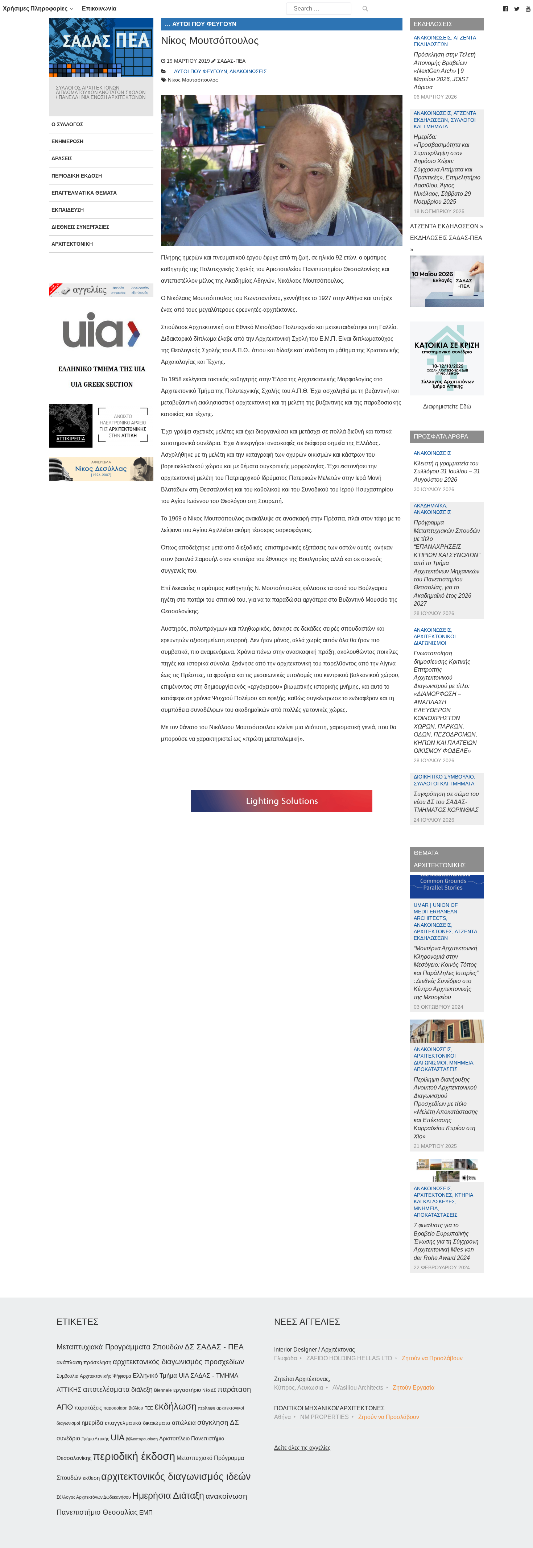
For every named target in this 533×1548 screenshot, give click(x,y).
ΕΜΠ (146, 1512)
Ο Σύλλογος (67, 124)
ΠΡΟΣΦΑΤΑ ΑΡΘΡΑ (441, 436)
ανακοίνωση (226, 1496)
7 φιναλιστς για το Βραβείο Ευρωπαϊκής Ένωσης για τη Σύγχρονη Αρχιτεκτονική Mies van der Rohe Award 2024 (446, 1241)
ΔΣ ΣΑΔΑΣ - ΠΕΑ (214, 1346)
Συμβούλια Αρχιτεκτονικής (84, 1376)
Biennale (163, 1390)
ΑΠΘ (65, 1407)
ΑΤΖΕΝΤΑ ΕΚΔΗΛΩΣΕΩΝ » (446, 226)
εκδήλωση (175, 1406)
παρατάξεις (88, 1407)
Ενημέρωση (67, 141)
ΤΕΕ (149, 1408)
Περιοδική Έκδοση (76, 176)
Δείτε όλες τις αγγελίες (302, 1448)
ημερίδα (92, 1422)
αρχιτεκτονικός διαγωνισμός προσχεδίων (178, 1362)
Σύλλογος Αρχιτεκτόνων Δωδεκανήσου (94, 1497)
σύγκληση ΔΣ (218, 1422)
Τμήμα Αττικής (95, 1438)
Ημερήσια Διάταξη (168, 1495)
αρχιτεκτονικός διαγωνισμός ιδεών (176, 1476)
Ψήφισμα (121, 1376)
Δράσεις (61, 158)
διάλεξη (142, 1389)
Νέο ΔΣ (209, 1390)
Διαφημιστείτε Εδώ (447, 406)
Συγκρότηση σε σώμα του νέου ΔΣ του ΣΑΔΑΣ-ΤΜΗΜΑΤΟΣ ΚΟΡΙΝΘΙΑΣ (446, 802)
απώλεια (184, 1422)
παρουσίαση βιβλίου (123, 1408)
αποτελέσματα (106, 1389)
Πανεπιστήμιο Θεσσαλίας (97, 1512)
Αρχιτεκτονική (72, 244)
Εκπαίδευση (67, 210)
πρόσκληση (97, 1362)
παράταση (234, 1389)
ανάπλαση (69, 1362)
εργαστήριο (187, 1390)
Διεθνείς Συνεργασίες (80, 227)
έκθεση (91, 1478)
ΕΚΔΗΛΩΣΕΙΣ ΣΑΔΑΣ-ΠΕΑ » (446, 244)
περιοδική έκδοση (134, 1456)
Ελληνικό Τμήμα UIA (161, 1375)
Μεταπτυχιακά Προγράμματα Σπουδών (120, 1346)
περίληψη (206, 1408)
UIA (117, 1437)
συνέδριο (68, 1438)
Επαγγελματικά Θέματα (84, 193)
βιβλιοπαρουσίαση (142, 1439)
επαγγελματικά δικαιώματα (137, 1423)
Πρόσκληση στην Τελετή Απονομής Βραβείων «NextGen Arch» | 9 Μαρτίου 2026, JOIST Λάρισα (445, 70)
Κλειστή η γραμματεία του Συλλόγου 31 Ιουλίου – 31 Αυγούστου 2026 (447, 471)
